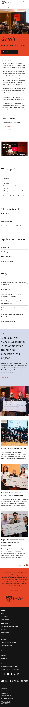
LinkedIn (9, 126)
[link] (7, 7)
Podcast (9, 129)
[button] (24, 2)
